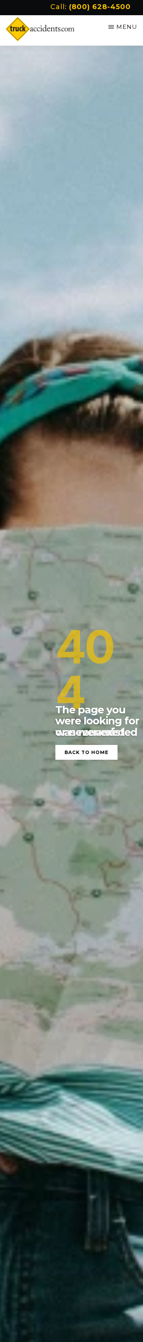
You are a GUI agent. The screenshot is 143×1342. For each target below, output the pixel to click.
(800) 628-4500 (100, 7)
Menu (126, 26)
